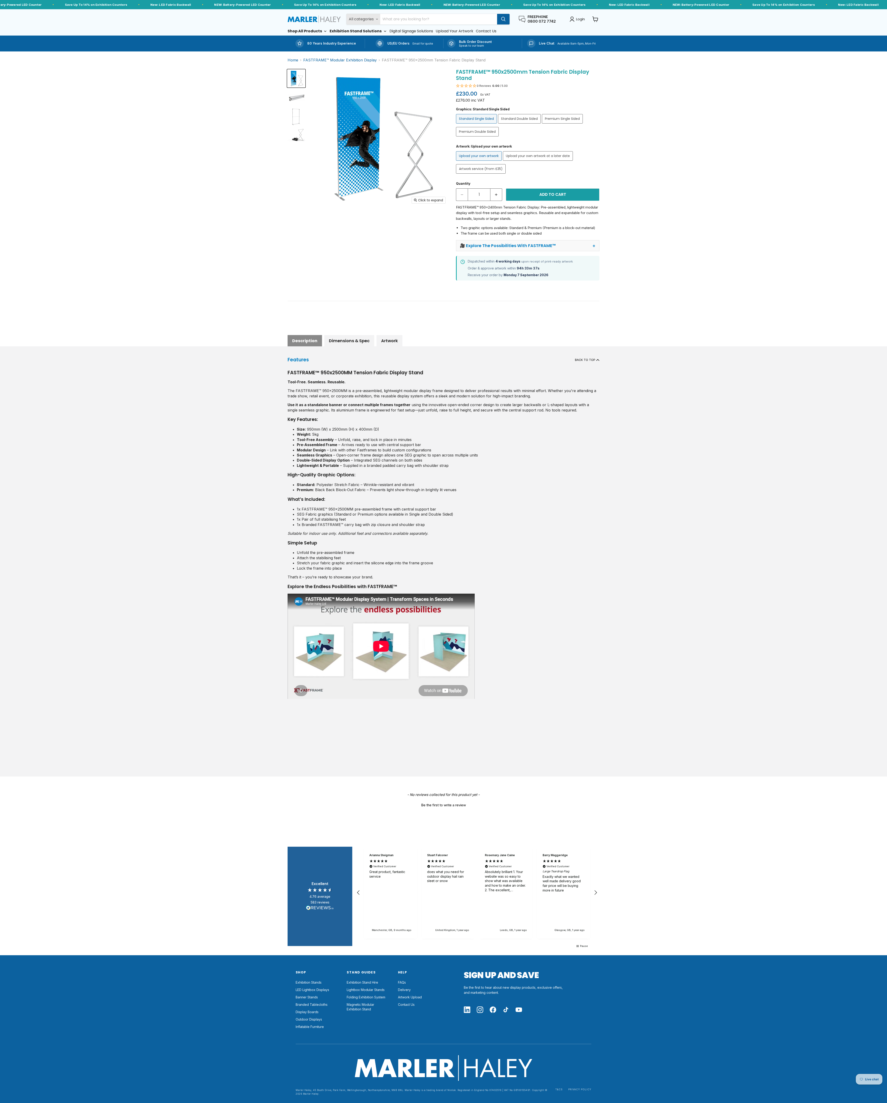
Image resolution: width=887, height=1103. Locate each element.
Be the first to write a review (443, 805)
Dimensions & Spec (349, 341)
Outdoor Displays (309, 1019)
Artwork (389, 341)
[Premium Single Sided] (563, 124)
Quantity (463, 183)
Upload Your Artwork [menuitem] (454, 31)
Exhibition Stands (309, 982)
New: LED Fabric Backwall (170, 4)
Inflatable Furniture (310, 1027)
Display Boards (307, 1012)
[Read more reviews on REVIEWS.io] (320, 909)
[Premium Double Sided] (478, 137)
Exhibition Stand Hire (362, 982)
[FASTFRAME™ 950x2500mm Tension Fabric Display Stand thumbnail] (296, 78)
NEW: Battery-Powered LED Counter (242, 4)
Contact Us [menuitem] (486, 31)
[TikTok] (506, 1010)
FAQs (402, 982)
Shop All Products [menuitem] (305, 31)
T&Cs (559, 1089)
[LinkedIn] (467, 1010)
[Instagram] (480, 1010)
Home (293, 60)
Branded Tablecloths (312, 1004)
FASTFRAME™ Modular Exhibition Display (340, 60)
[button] (527, 86)
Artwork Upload (410, 997)
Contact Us (406, 1004)
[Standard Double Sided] (520, 124)
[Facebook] (493, 1010)
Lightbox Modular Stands (366, 990)
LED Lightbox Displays (312, 990)
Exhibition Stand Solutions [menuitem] (356, 31)
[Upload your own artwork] (479, 161)
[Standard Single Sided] (477, 124)
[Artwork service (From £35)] (481, 174)
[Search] (503, 19)
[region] (477, 892)
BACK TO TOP (585, 360)
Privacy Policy (579, 1089)
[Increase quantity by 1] (496, 194)
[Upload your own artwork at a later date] (538, 161)
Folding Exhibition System (366, 997)
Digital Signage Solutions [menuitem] (411, 31)
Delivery (404, 990)
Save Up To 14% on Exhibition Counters (96, 4)
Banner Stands (307, 997)
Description (304, 341)
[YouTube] (519, 1010)
